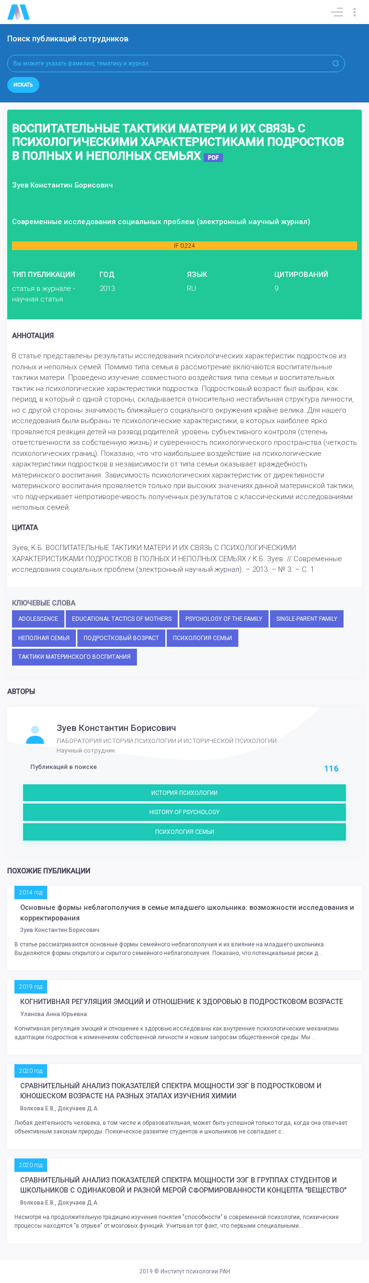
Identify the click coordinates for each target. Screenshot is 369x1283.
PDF (213, 157)
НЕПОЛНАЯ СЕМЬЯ (44, 638)
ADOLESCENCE (38, 619)
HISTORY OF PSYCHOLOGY (184, 812)
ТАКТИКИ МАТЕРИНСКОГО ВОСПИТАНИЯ (74, 657)
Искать (23, 85)
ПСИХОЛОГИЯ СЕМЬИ (202, 638)
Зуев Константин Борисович (116, 728)
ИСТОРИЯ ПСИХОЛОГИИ (184, 793)
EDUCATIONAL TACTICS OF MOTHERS (122, 619)
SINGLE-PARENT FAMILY (306, 619)
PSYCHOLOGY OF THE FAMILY (223, 619)
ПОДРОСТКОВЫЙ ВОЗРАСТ (121, 638)
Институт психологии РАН (195, 1271)
